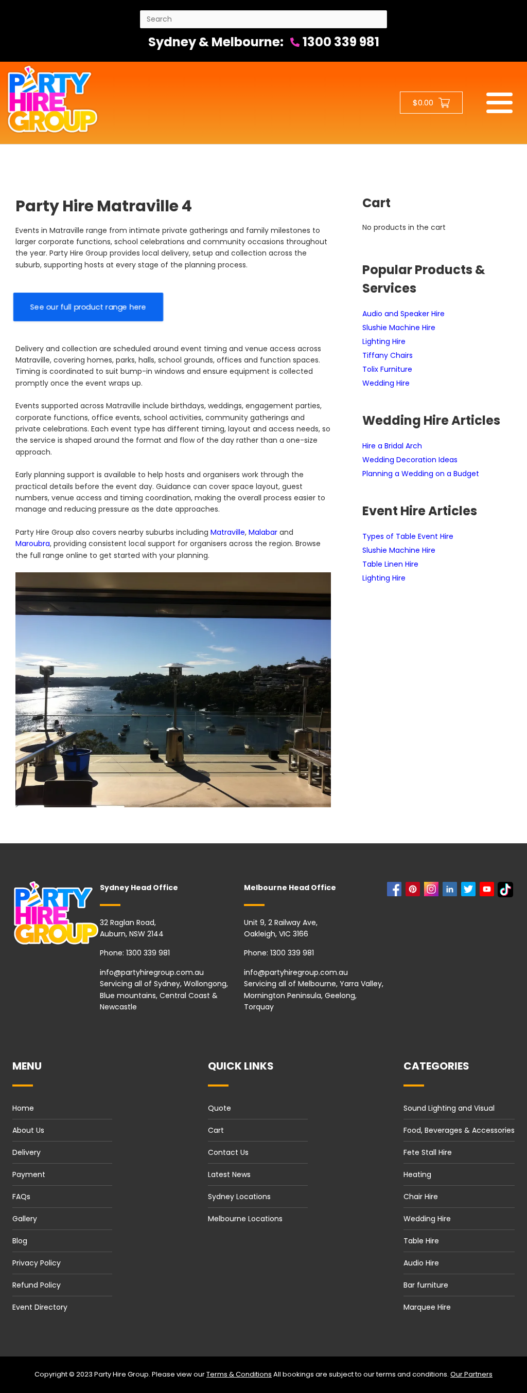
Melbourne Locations (245, 1219)
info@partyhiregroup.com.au (152, 972)
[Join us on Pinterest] (415, 892)
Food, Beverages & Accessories (459, 1130)
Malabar (263, 532)
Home (23, 1108)
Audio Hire (421, 1263)
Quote (219, 1108)
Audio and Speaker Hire (403, 314)
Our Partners (471, 1374)
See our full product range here (88, 307)
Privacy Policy (36, 1263)
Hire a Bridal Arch (392, 446)
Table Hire (421, 1241)
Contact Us (228, 1152)
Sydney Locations (239, 1196)
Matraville (227, 532)
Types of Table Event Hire (407, 536)
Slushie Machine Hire (398, 327)
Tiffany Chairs (387, 355)
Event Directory (39, 1307)
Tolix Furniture (387, 369)
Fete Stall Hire (427, 1152)
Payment (28, 1174)
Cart (216, 1130)
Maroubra (32, 543)
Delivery (26, 1152)
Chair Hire (420, 1196)
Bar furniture (425, 1285)
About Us (28, 1130)
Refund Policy (36, 1285)
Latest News (229, 1174)
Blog (19, 1241)
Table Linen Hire (390, 564)
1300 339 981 (339, 41)
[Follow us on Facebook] (396, 892)
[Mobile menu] (499, 103)
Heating (417, 1174)
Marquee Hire (427, 1307)
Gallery (24, 1219)
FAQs (21, 1196)
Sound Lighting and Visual (449, 1108)
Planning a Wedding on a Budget (420, 473)
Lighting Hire (384, 341)
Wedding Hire (386, 383)
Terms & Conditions (239, 1374)
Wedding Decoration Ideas (410, 460)
